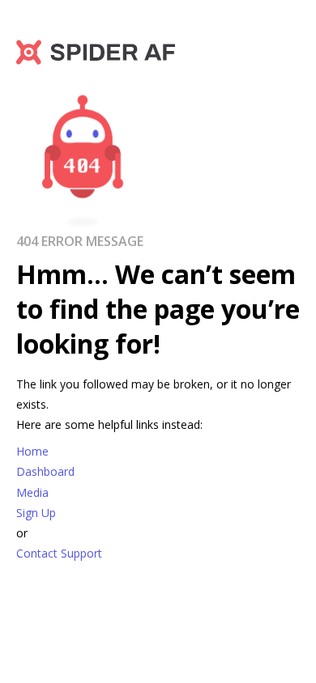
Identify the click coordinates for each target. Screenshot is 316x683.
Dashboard (45, 471)
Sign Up (36, 512)
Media (32, 492)
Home (32, 451)
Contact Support (59, 553)
